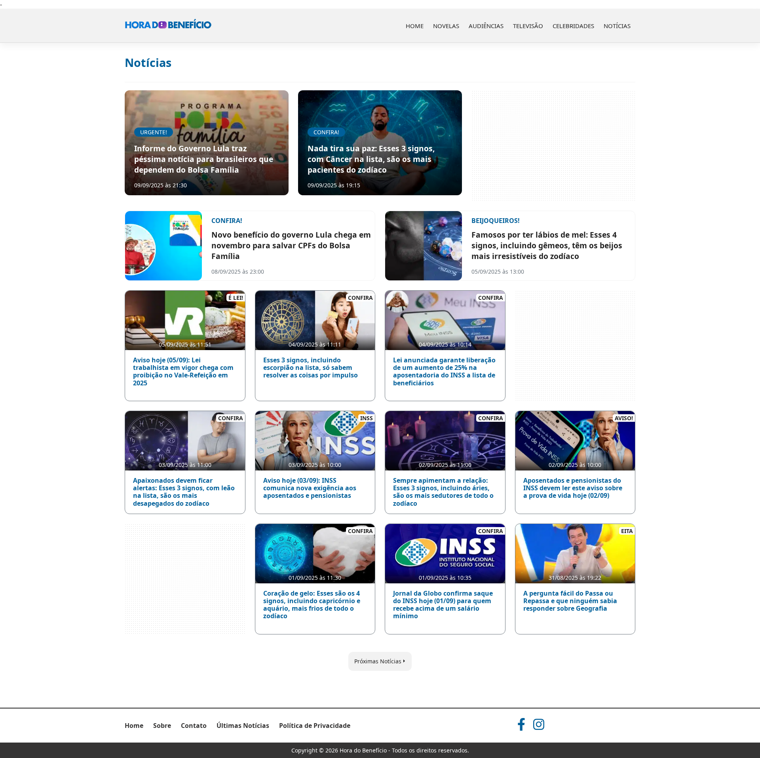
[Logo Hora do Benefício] (168, 25)
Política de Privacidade (314, 725)
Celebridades (573, 26)
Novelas (446, 26)
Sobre (162, 725)
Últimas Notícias (243, 725)
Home (415, 26)
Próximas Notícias (377, 661)
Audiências (486, 26)
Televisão (528, 26)
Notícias (617, 26)
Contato (194, 725)
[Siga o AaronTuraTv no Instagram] (538, 724)
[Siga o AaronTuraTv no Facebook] (521, 724)
